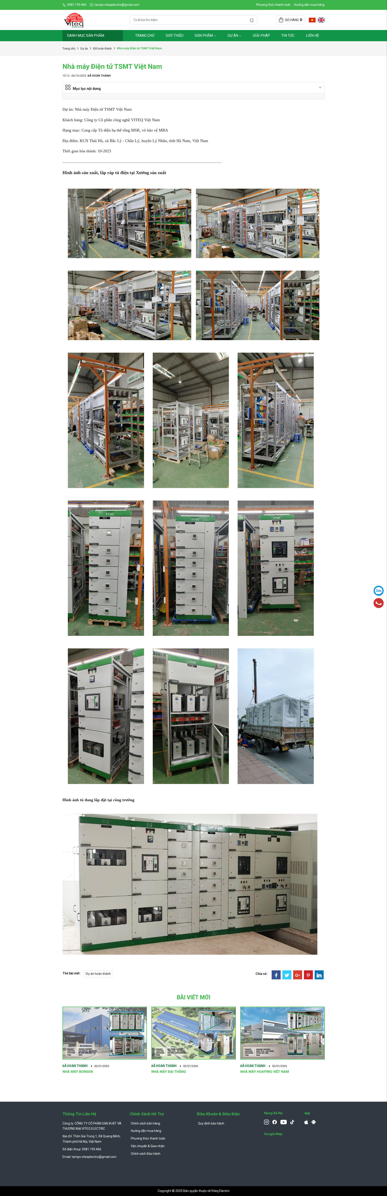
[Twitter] (286, 974)
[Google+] (297, 974)
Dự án (84, 48)
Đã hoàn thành (102, 48)
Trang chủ (144, 35)
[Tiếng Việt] (311, 19)
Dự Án (233, 35)
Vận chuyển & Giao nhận (148, 1146)
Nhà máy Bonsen (77, 1072)
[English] (320, 19)
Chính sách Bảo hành (145, 1153)
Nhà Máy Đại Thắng (168, 1072)
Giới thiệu (174, 35)
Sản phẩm (204, 35)
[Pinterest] (308, 974)
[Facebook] (276, 974)
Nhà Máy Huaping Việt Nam (264, 1072)
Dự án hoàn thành (98, 974)
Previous (50, 1055)
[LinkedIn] (319, 974)
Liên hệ (312, 35)
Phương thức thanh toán (273, 4)
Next (336, 1055)
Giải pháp (261, 35)
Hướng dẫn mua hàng (309, 4)
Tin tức (288, 35)
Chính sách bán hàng (145, 1123)
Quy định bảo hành (211, 1123)
